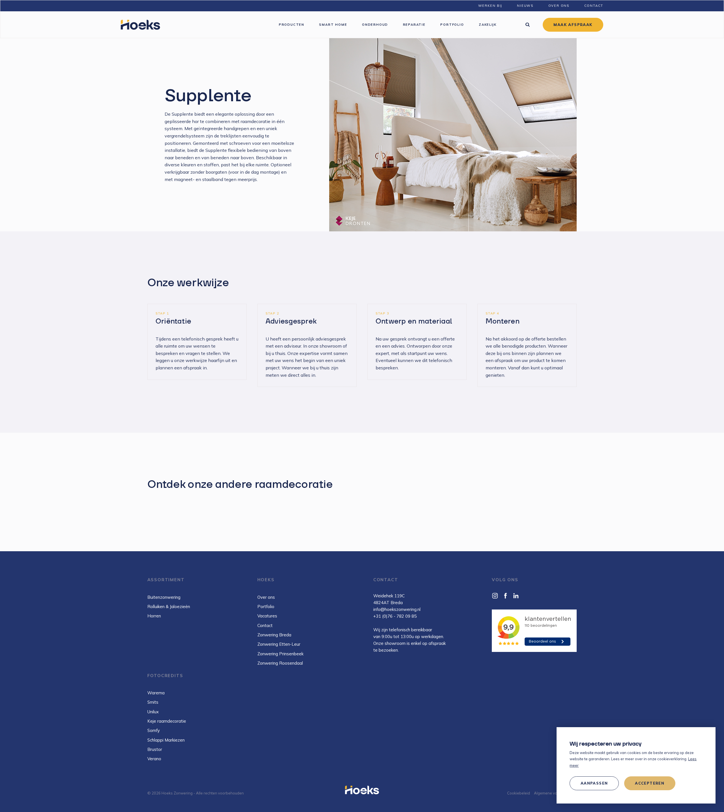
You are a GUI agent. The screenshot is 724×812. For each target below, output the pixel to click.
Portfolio (265, 606)
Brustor (154, 749)
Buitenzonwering (163, 597)
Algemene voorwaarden (555, 793)
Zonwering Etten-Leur (278, 644)
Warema (156, 692)
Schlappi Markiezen (166, 740)
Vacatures (267, 616)
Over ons (266, 597)
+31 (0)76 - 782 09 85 (395, 616)
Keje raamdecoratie (166, 721)
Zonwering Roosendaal (280, 663)
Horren (154, 616)
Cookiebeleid (518, 793)
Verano (154, 758)
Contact (265, 625)
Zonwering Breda (274, 634)
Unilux (153, 711)
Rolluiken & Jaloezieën (168, 606)
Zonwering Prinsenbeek (280, 653)
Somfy (153, 730)
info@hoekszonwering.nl (397, 609)
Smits (152, 702)
